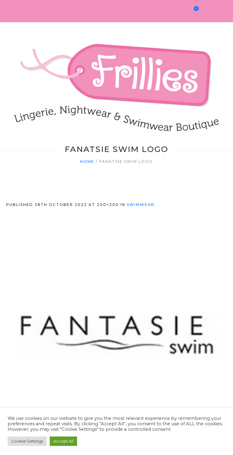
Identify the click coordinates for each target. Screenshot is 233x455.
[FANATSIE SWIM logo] (116, 334)
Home (87, 161)
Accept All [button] (63, 441)
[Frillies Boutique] (116, 81)
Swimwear (140, 204)
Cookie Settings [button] (27, 441)
